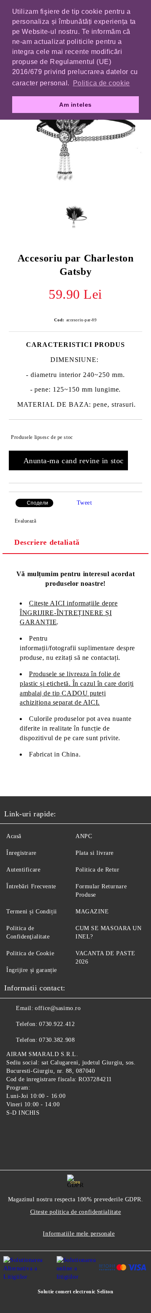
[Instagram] (33, 1132)
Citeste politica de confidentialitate (75, 1212)
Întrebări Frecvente (31, 886)
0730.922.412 (57, 1024)
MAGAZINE (92, 911)
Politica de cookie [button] (101, 83)
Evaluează (25, 521)
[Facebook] (15, 1132)
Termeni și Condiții (31, 911)
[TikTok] (52, 1132)
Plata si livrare (95, 853)
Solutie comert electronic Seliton (75, 1292)
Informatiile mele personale (79, 1234)
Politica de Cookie (30, 953)
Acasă (13, 836)
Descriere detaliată (47, 542)
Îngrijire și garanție (31, 970)
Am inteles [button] (75, 104)
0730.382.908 (57, 1040)
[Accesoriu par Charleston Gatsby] (75, 190)
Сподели (37, 503)
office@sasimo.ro (58, 1008)
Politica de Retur (98, 870)
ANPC (84, 836)
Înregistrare (21, 853)
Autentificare (23, 870)
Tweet (84, 503)
